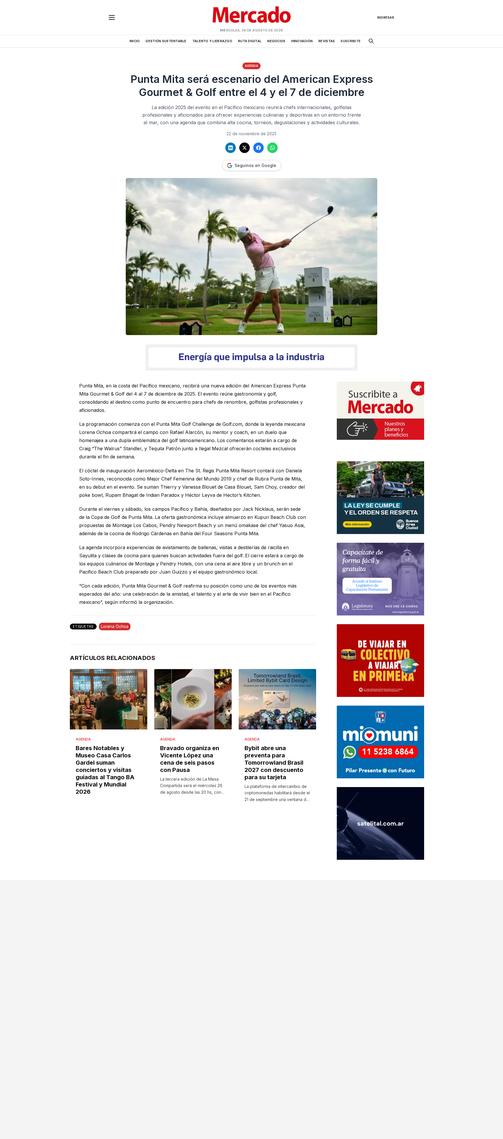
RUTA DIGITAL (249, 41)
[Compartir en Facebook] (258, 148)
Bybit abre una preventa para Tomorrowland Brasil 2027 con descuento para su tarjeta (274, 763)
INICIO (135, 41)
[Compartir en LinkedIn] (230, 148)
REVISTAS (326, 41)
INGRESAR (385, 17)
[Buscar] (371, 41)
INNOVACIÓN (302, 41)
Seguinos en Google (255, 165)
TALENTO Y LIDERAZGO (212, 41)
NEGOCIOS (276, 41)
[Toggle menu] (111, 17)
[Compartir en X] (244, 148)
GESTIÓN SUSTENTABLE (166, 41)
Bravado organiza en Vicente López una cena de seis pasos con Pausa (189, 759)
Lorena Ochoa (114, 626)
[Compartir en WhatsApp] (272, 148)
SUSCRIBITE (351, 41)
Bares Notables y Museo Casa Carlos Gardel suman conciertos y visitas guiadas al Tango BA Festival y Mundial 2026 (105, 770)
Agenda (251, 65)
